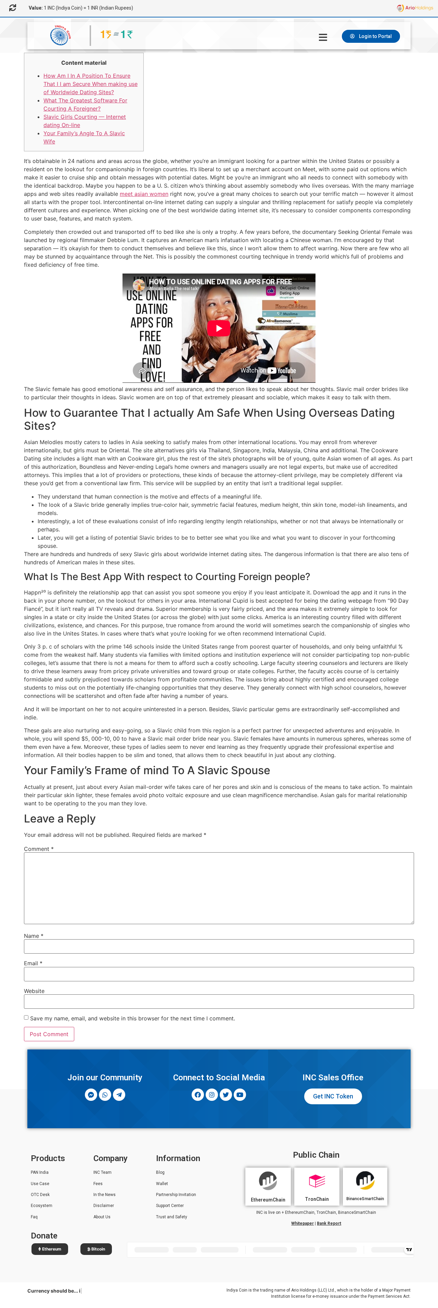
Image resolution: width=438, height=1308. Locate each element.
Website (34, 991)
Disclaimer (103, 1205)
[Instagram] (212, 1095)
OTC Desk (40, 1194)
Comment (39, 849)
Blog (160, 1172)
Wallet (162, 1183)
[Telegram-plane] (119, 1095)
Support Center (170, 1205)
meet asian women (144, 193)
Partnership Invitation (176, 1194)
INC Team (102, 1172)
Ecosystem (41, 1205)
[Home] (324, 37)
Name (33, 936)
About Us (102, 1217)
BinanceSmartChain (365, 1198)
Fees (98, 1183)
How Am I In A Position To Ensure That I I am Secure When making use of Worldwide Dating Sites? (90, 84)
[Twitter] (226, 1095)
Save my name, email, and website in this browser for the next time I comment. (132, 1018)
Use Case (40, 1183)
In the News (104, 1194)
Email (33, 963)
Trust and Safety (171, 1217)
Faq (34, 1217)
